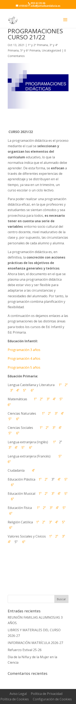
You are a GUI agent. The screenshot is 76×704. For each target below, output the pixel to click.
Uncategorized (51, 50)
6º (29, 447)
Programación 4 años (24, 358)
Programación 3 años (24, 350)
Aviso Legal (18, 693)
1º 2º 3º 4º (47, 522)
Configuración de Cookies (52, 699)
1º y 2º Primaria (38, 45)
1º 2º (41, 479)
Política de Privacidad (46, 693)
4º (17, 390)
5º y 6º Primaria (30, 50)
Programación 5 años (24, 367)
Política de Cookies (14, 699)
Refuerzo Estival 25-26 (25, 650)
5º (21, 447)
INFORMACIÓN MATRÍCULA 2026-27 (35, 643)
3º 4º (55, 493)
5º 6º (27, 390)
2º (65, 385)
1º (59, 385)
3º (11, 390)
